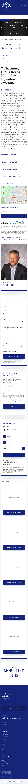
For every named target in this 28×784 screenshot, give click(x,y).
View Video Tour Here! (8, 149)
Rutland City (6, 239)
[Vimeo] (7, 724)
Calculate (14, 455)
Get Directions (14, 216)
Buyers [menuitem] (3, 747)
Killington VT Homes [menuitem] (7, 740)
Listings (8, 237)
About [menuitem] (3, 760)
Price (4, 434)
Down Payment (7, 440)
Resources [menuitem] (4, 751)
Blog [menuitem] (2, 752)
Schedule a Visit (19, 297)
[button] (2, 27)
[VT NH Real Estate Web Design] (14, 773)
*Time (4, 319)
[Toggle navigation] (25, 6)
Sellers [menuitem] (3, 749)
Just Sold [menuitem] (4, 738)
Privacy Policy (13, 351)
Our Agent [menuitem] (4, 762)
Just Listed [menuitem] (4, 736)
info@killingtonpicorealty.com (11, 718)
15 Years (14, 429)
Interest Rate (7, 446)
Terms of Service (9, 362)
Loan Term (6, 426)
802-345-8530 (9, 285)
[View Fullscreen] (3, 193)
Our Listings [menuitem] (4, 734)
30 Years (7, 429)
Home (2, 237)
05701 (13, 239)
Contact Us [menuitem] (4, 765)
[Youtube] (5, 724)
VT (13, 237)
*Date (4, 313)
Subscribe (14, 406)
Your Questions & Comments (10, 325)
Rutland (18, 237)
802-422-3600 (15, 709)
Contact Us (8, 297)
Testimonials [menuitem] (5, 763)
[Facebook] (2, 724)
